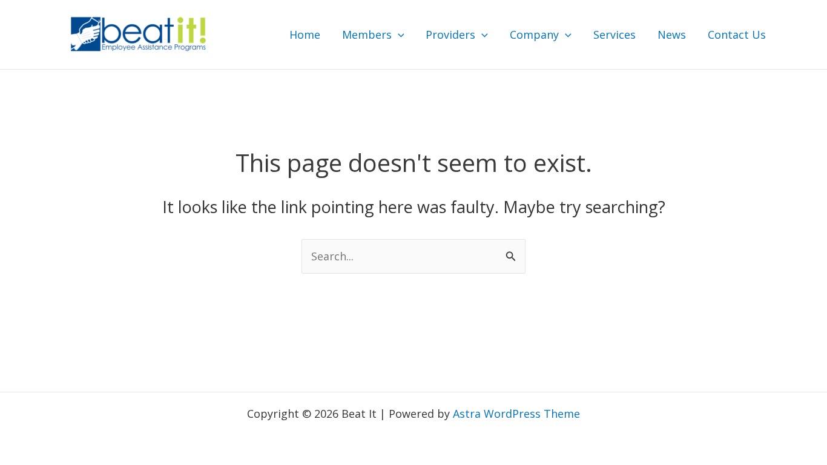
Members (367, 34)
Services (614, 34)
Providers (450, 34)
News (671, 34)
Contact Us (737, 34)
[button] (398, 34)
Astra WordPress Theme (516, 413)
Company (534, 34)
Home (304, 34)
